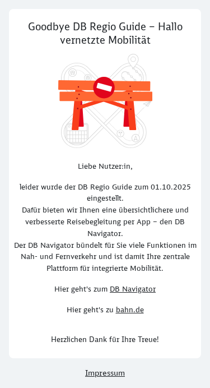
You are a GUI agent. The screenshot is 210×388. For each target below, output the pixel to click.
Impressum (105, 373)
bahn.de (130, 309)
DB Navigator (133, 288)
